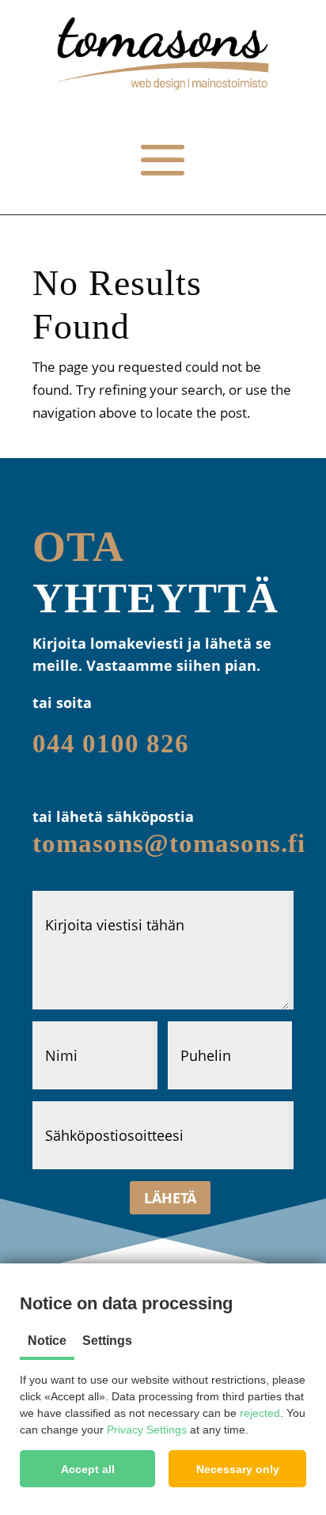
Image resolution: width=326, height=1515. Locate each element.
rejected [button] (260, 1413)
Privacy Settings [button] (147, 1429)
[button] (87, 1468)
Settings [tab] (107, 1340)
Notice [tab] (47, 1340)
